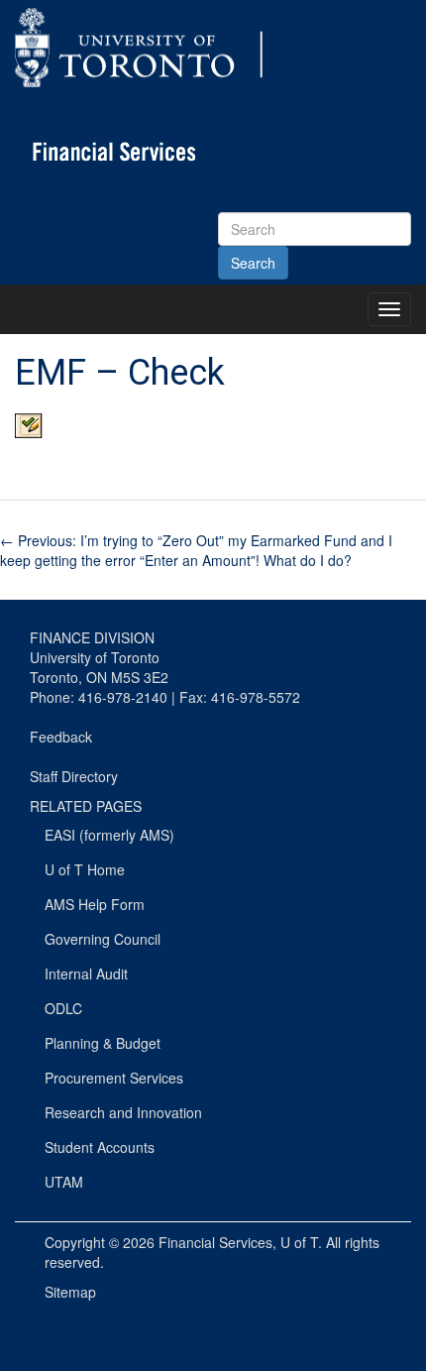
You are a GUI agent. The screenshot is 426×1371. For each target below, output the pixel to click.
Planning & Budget (102, 1043)
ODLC (63, 1008)
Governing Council (102, 939)
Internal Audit (86, 973)
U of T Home (85, 869)
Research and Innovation (123, 1112)
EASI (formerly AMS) (109, 835)
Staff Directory (74, 776)
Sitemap (70, 1292)
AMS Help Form (95, 904)
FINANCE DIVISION (92, 637)
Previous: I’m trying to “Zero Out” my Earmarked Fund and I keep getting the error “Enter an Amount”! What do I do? (196, 550)
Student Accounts (100, 1147)
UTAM (64, 1182)
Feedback (61, 736)
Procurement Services (114, 1077)
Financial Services (215, 1242)
